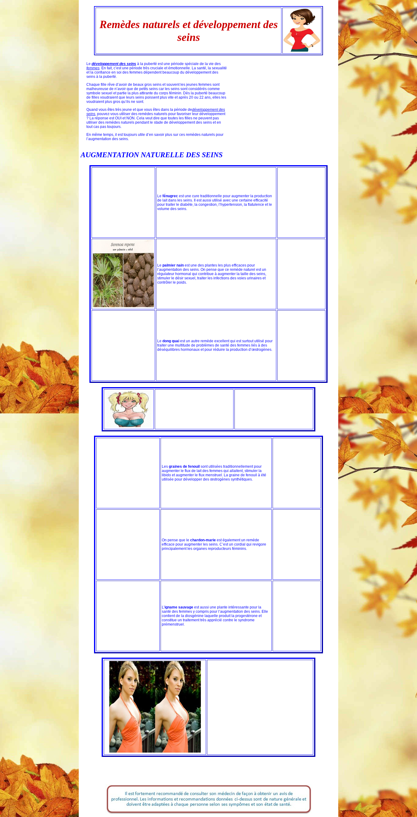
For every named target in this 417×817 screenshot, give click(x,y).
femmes (93, 68)
